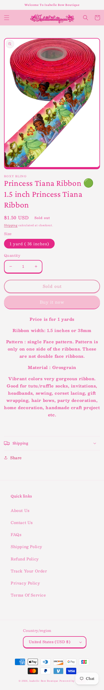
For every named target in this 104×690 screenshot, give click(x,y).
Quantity (12, 255)
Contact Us (22, 522)
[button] (7, 18)
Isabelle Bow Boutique (43, 681)
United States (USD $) (49, 642)
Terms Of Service (28, 595)
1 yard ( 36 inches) (29, 243)
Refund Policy (25, 559)
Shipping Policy (26, 546)
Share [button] (16, 457)
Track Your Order (29, 571)
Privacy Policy (25, 583)
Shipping (11, 225)
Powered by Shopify (72, 681)
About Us (20, 510)
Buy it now (52, 302)
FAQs (16, 534)
